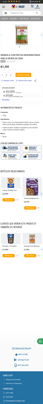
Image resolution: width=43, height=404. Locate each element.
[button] (40, 35)
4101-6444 (9, 393)
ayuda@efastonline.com (15, 401)
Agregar (9, 200)
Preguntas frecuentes (13, 379)
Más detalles (6, 99)
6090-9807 (9, 397)
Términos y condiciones (14, 383)
